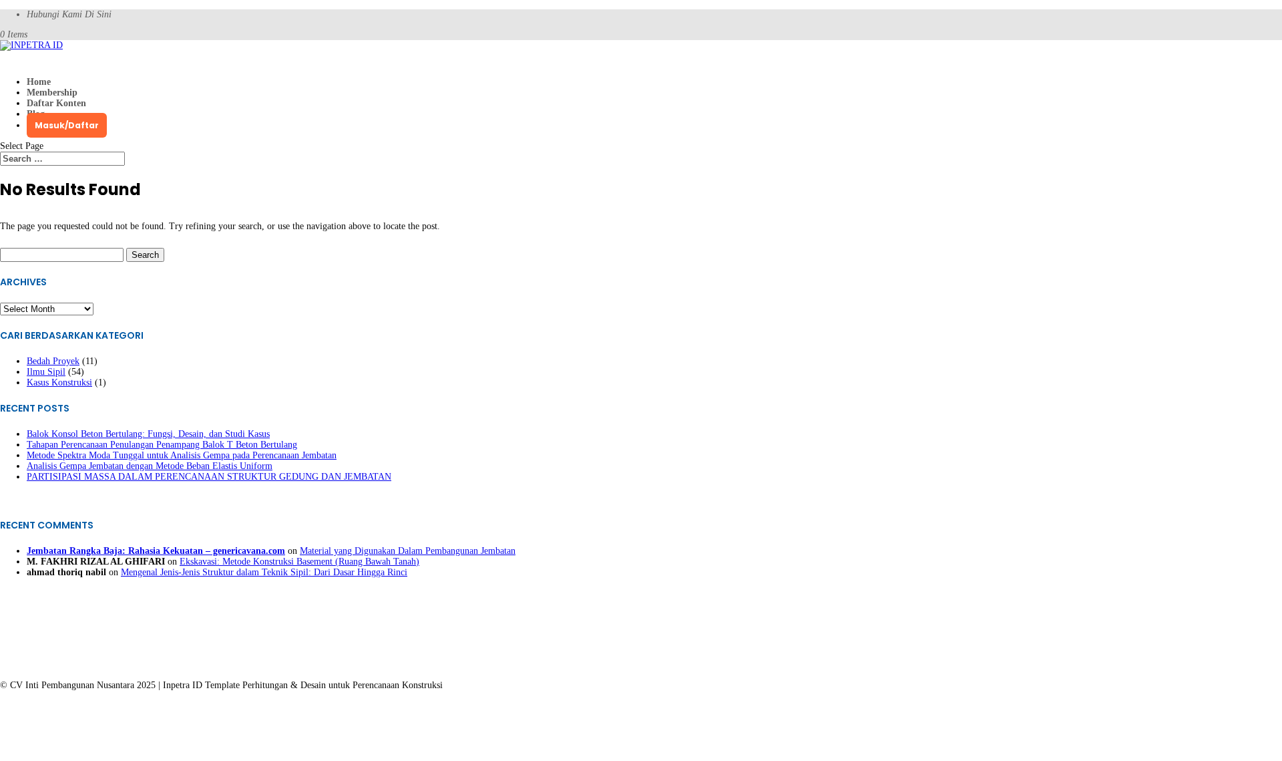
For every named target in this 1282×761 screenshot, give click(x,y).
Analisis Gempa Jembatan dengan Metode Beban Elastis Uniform (149, 466)
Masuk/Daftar (67, 125)
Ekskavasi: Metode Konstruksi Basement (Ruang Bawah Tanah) (299, 562)
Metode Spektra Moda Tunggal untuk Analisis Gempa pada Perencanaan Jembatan (182, 455)
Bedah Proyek (53, 361)
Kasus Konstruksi (59, 382)
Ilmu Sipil (46, 372)
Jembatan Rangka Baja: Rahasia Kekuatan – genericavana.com (156, 551)
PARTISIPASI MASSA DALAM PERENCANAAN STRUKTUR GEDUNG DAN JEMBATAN (209, 477)
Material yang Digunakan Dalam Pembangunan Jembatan (407, 551)
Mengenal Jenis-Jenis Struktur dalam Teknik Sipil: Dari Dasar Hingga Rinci (264, 572)
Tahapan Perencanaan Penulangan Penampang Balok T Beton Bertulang (162, 445)
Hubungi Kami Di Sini (69, 14)
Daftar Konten (56, 103)
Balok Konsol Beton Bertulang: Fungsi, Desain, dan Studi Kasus (148, 434)
